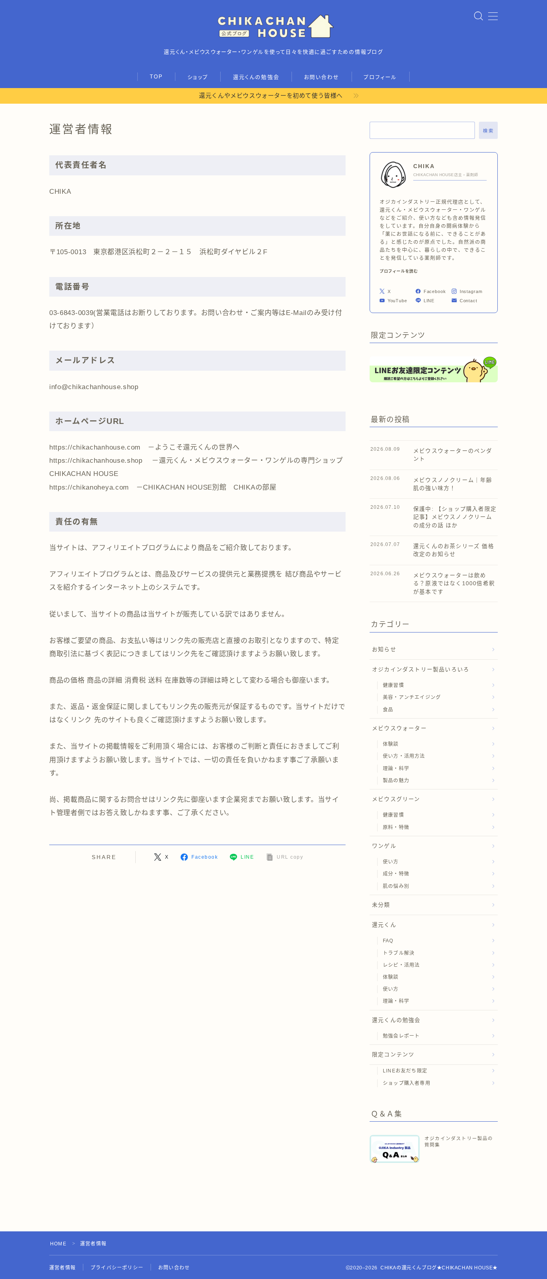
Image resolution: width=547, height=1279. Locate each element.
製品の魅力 (396, 780)
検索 (488, 130)
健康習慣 (393, 685)
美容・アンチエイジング (412, 697)
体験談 (391, 744)
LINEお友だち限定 (405, 1071)
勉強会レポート (401, 1036)
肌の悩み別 (396, 886)
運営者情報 (62, 1268)
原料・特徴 (396, 827)
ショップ (197, 77)
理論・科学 (396, 768)
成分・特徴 (396, 874)
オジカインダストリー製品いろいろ (420, 670)
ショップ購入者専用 (406, 1083)
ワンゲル (384, 846)
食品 (388, 710)
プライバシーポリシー (116, 1268)
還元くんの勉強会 (256, 77)
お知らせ (384, 650)
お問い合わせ (322, 77)
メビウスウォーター (399, 728)
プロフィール (380, 77)
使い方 (391, 862)
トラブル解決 (398, 953)
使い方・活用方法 (404, 756)
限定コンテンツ (393, 1055)
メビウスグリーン (396, 799)
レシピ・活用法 (401, 965)
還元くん (384, 925)
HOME (58, 1244)
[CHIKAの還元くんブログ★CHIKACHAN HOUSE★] (273, 26)
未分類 (381, 905)
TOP (156, 77)
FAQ (388, 941)
